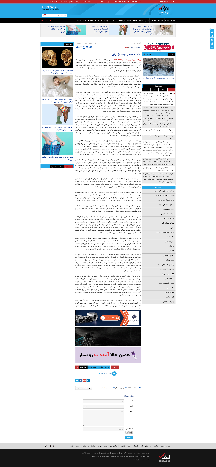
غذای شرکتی (170, 237)
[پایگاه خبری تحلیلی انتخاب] (166, 10)
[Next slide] (144, 54)
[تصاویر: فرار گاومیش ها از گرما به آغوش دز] (158, 67)
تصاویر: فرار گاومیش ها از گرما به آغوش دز (158, 78)
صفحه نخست (170, 20)
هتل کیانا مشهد (168, 218)
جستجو (89, 453)
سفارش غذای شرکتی (167, 269)
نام (132, 401)
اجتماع (135, 20)
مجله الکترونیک (54, 2)
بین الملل (153, 20)
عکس (79, 20)
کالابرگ (171, 246)
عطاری (172, 227)
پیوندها (78, 2)
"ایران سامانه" (136, 460)
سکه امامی (170, 287)
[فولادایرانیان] (108, 318)
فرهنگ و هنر (120, 20)
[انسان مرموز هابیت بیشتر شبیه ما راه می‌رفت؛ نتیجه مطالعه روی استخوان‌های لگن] (57, 57)
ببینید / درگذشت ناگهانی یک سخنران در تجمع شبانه (158, 137)
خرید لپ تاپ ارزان (167, 214)
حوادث (112, 20)
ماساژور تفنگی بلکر (168, 223)
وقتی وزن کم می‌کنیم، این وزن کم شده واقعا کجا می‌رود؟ (56, 29)
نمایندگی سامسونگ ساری (165, 232)
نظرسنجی (45, 2)
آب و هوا (71, 2)
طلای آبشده (170, 297)
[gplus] (84, 380)
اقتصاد (141, 20)
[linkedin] (88, 380)
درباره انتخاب (145, 453)
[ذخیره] (84, 47)
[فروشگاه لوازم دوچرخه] (108, 336)
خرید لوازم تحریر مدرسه (166, 200)
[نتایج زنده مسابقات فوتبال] (212, 47)
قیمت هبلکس (169, 260)
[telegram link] (50, 446)
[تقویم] (212, 43)
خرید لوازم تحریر (168, 209)
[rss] (50, 20)
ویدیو (84, 20)
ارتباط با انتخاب (86, 2)
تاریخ (146, 20)
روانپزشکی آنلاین (168, 301)
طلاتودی (171, 250)
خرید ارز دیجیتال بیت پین (165, 195)
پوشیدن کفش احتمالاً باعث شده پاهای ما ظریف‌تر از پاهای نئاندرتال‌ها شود (99, 29)
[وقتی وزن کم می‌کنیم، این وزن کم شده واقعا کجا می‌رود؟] (57, 143)
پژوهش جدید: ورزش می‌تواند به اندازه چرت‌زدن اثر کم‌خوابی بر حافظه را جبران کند (142, 30)
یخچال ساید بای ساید (166, 204)
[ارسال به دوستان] (81, 47)
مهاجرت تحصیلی (168, 255)
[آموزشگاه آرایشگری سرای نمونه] (108, 355)
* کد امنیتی (129, 428)
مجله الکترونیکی (105, 453)
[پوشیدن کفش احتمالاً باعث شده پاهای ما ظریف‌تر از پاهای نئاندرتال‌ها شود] (57, 114)
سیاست (160, 20)
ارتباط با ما (137, 453)
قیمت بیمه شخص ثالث (166, 264)
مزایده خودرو (169, 278)
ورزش (106, 20)
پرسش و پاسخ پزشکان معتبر (164, 190)
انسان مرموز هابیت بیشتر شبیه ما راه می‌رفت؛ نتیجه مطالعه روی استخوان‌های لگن (57, 71)
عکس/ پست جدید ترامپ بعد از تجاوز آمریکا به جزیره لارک (158, 131)
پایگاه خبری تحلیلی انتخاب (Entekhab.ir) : (126, 60)
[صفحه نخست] (212, 32)
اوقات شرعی (63, 2)
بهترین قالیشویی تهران (166, 283)
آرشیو (83, 453)
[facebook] (80, 380)
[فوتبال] (212, 39)
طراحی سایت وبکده (167, 274)
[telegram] (46, 20)
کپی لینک (115, 367)
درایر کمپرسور (169, 241)
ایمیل (131, 406)
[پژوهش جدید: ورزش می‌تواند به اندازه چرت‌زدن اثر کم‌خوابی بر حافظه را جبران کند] (57, 86)
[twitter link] (45, 446)
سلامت (90, 20)
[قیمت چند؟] (212, 35)
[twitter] (42, 20)
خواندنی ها (98, 20)
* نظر (131, 411)
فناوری (129, 20)
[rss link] (54, 446)
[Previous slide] (150, 54)
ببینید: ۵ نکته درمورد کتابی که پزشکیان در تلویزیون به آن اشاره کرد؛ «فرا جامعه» (158, 169)
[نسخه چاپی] (77, 47)
